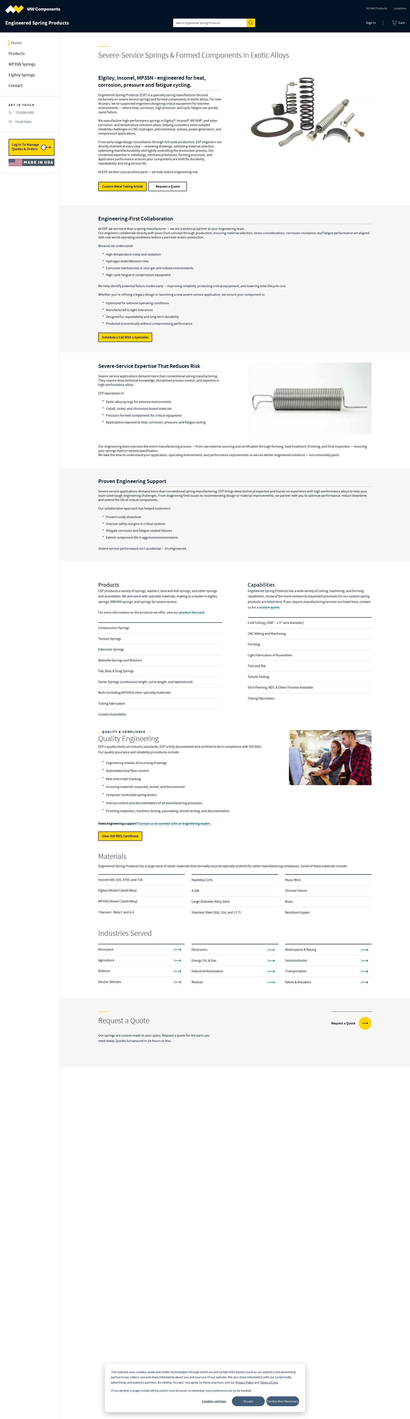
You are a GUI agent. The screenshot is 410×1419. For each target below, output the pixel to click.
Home (16, 43)
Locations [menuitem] (400, 8)
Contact (16, 85)
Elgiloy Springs (22, 75)
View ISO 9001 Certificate (120, 836)
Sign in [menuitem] (371, 23)
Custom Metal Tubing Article (122, 186)
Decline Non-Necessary (283, 1401)
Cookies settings (214, 1401)
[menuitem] (398, 22)
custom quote (269, 607)
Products (17, 53)
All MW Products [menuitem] (376, 8)
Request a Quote (168, 186)
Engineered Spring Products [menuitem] (37, 22)
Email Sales (23, 122)
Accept (248, 1401)
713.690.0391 (24, 112)
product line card (191, 612)
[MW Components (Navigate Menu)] (32, 6)
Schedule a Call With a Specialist (125, 337)
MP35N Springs (22, 64)
